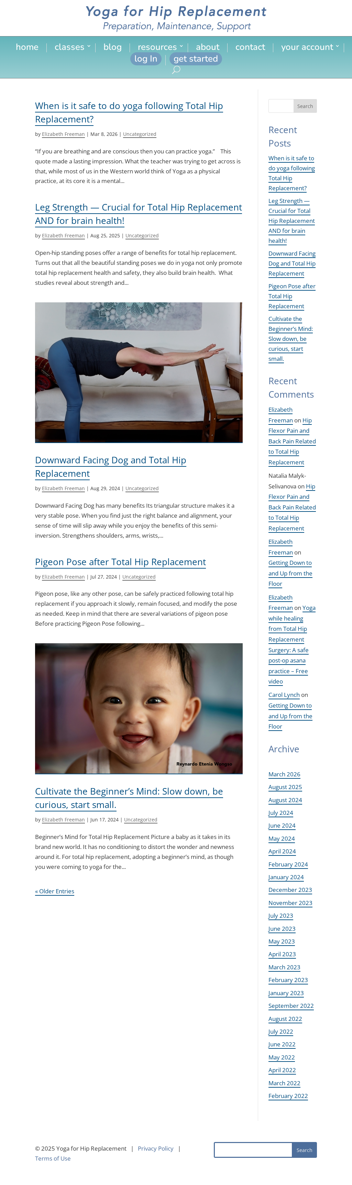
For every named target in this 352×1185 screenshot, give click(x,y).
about (207, 47)
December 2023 (290, 890)
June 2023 (282, 929)
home (27, 47)
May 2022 (281, 1057)
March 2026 (284, 774)
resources (157, 47)
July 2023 (280, 915)
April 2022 (282, 1070)
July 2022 (280, 1031)
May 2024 (281, 838)
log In (145, 59)
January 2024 (286, 877)
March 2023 (284, 967)
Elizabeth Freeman (63, 134)
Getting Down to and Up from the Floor (290, 573)
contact (250, 47)
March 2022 (284, 1083)
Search (305, 106)
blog (112, 47)
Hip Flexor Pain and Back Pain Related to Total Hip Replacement (292, 441)
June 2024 (282, 825)
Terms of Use (53, 1158)
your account (307, 47)
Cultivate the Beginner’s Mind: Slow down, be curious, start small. (290, 339)
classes (70, 47)
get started (196, 59)
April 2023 (282, 954)
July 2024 (280, 813)
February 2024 (288, 864)
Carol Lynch (284, 695)
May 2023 (281, 941)
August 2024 (285, 800)
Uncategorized (139, 134)
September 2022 (291, 1006)
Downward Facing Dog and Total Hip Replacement (292, 263)
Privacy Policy (156, 1148)
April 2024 (282, 851)
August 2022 (285, 1019)
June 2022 (282, 1044)
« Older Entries (54, 891)
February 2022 (288, 1096)
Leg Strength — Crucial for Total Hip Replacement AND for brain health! (291, 221)
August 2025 (285, 787)
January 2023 (286, 993)
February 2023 (288, 980)
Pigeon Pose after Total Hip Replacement (120, 562)
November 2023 (290, 903)
